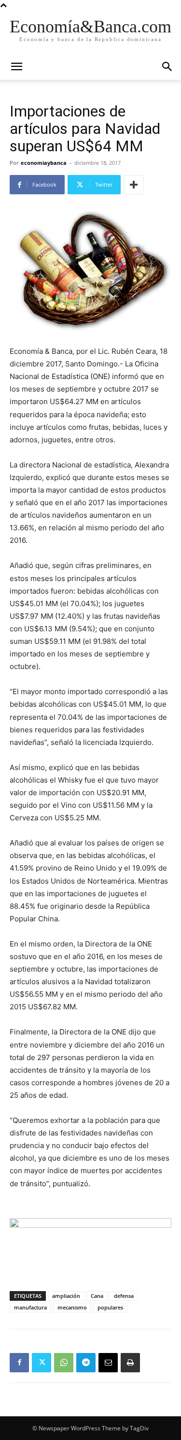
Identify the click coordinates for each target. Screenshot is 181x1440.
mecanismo (72, 1307)
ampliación (66, 1295)
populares (110, 1307)
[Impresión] (130, 1362)
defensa (124, 1295)
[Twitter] (41, 1362)
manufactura (30, 1307)
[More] (134, 184)
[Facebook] (19, 1362)
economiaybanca (44, 162)
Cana (97, 1295)
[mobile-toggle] (16, 67)
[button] (167, 67)
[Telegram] (86, 1362)
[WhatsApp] (63, 1362)
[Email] (108, 1362)
